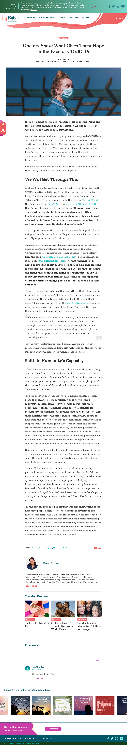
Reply (40, 678)
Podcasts (73, 18)
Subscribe (53, 729)
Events (85, 18)
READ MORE (31, 586)
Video (62, 18)
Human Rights (45, 548)
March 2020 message (78, 303)
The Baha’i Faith (47, 18)
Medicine (57, 548)
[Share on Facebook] (3, 125)
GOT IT (97, 6)
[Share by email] (96, 548)
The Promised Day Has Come (58, 256)
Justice (63, 38)
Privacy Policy (28, 738)
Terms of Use (47, 738)
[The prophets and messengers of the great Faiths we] (20, 705)
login (120, 18)
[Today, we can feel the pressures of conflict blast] (41, 705)
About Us (30, 18)
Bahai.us (34, 9)
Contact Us (10, 738)
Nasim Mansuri (51, 563)
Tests (65, 548)
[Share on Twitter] (3, 130)
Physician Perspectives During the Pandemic (71, 61)
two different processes (52, 260)
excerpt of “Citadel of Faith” (81, 204)
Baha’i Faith (54, 204)
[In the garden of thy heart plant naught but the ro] (63, 705)
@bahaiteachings (41, 689)
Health (35, 548)
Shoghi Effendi (90, 200)
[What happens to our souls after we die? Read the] (84, 705)
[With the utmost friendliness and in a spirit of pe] (106, 705)
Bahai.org (31, 7)
